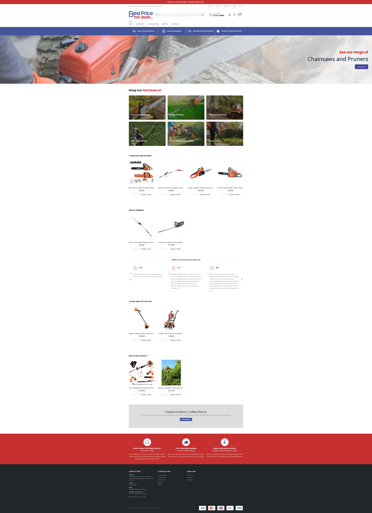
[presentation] (1, 59)
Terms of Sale (162, 475)
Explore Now (186, 419)
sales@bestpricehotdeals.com (138, 489)
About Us (219, 6)
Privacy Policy (162, 480)
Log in (240, 6)
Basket (234, 6)
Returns (160, 484)
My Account (211, 6)
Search (203, 15)
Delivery (160, 482)
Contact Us (190, 480)
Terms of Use (162, 477)
